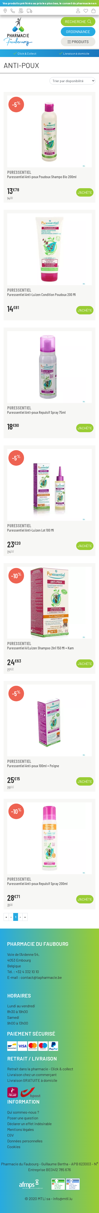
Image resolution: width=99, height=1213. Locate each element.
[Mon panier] (93, 10)
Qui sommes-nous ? (23, 1112)
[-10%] (49, 602)
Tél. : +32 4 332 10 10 (23, 971)
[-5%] (49, 131)
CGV (10, 1135)
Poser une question (22, 1118)
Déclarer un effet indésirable (29, 1123)
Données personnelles (25, 1141)
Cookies (13, 1146)
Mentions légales (20, 1129)
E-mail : (34, 977)
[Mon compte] (78, 10)
